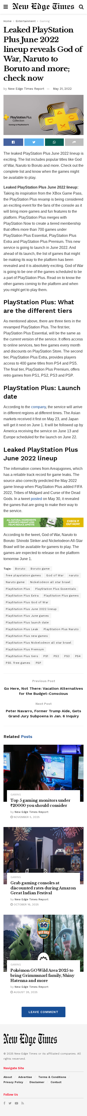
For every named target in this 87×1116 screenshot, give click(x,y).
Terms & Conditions (52, 1077)
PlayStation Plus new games (27, 636)
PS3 (67, 656)
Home (7, 21)
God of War (55, 575)
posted (36, 499)
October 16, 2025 (26, 904)
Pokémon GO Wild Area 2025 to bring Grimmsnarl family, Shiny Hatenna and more (42, 975)
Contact (56, 1082)
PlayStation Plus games (61, 595)
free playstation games (23, 575)
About (7, 1077)
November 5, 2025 (26, 817)
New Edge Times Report (26, 88)
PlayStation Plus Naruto (61, 629)
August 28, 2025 (25, 992)
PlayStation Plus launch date (27, 622)
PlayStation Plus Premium (25, 649)
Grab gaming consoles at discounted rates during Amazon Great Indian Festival (43, 888)
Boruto (20, 568)
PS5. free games (18, 662)
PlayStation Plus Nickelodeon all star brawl (38, 642)
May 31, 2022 (62, 88)
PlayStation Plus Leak (22, 629)
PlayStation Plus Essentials (55, 588)
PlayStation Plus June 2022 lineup (31, 609)
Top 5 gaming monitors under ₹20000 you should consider (40, 803)
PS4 (78, 656)
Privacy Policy (13, 1082)
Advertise (25, 1077)
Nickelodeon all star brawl (50, 582)
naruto (74, 575)
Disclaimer (36, 1082)
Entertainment (25, 21)
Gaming (45, 21)
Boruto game (40, 568)
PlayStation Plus (18, 588)
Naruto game (15, 582)
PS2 (56, 656)
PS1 (45, 656)
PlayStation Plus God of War (27, 602)
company (38, 407)
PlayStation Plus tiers (22, 656)
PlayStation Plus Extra (22, 595)
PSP (38, 662)
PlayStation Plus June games (27, 615)
